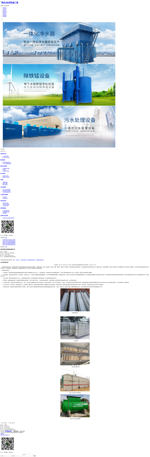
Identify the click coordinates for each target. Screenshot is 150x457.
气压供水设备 (5, 205)
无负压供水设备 (6, 204)
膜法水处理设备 (3, 166)
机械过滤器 (5, 182)
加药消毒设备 (3, 208)
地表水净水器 (3, 153)
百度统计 (2, 433)
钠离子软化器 (5, 175)
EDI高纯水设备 (6, 170)
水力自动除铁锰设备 (7, 163)
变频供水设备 (5, 203)
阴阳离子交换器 (6, 177)
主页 (14, 259)
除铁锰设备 (2, 159)
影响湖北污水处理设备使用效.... (9, 242)
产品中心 (5, 10)
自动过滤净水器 (6, 157)
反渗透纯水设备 (6, 168)
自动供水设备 (3, 200)
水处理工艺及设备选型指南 (8, 217)
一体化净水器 (5, 156)
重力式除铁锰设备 (6, 162)
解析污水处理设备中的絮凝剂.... (9, 243)
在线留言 (5, 15)
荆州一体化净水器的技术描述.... (9, 240)
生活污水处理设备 (6, 189)
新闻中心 (5, 13)
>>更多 (5, 237)
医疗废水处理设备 (6, 190)
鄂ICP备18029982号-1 (4, 434)
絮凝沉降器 (5, 198)
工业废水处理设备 (4, 194)
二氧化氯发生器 (6, 210)
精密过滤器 (5, 183)
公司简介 (5, 9)
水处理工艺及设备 (4, 215)
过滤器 (1, 179)
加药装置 (5, 213)
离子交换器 (2, 173)
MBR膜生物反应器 (7, 191)
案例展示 (5, 11)
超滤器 (4, 169)
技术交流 (5, 12)
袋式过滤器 (5, 184)
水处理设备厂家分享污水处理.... (9, 239)
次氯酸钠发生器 (6, 211)
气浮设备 (5, 196)
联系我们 (5, 16)
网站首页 (5, 7)
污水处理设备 (3, 187)
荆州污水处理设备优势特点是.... (9, 244)
